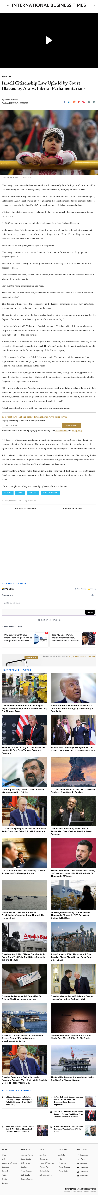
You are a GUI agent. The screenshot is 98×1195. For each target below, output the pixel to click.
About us (43, 1155)
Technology (6, 1171)
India (60, 1159)
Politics (4, 1175)
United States (63, 1171)
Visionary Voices (27, 1155)
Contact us (44, 1159)
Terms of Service (61, 431)
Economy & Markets (9, 1163)
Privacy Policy (77, 431)
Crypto (4, 1179)
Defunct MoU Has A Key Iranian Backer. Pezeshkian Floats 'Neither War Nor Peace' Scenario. (71, 831)
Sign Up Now (31, 657)
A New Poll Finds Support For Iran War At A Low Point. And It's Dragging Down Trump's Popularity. (72, 708)
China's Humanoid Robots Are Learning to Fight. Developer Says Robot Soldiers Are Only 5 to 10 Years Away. (24, 708)
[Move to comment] (93, 102)
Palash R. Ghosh (11, 99)
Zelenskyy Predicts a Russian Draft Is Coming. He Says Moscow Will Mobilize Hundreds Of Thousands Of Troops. (73, 873)
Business (5, 1167)
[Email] (89, 102)
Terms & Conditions (47, 1163)
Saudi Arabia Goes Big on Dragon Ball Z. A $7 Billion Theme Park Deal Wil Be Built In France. (20, 1128)
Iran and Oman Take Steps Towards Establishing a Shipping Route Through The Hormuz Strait (23, 915)
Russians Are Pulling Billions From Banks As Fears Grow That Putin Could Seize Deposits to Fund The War (23, 957)
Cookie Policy (45, 1171)
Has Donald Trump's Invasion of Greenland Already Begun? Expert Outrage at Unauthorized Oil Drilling (23, 1038)
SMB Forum (25, 1163)
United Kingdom (64, 1167)
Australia (61, 1155)
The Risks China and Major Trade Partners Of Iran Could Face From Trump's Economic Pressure (23, 750)
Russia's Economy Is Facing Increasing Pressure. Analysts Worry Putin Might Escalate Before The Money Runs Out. (24, 1080)
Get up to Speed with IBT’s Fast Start (81, 656)
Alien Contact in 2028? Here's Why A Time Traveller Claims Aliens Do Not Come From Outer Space (71, 957)
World (4, 1155)
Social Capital (26, 1159)
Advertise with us (46, 1175)
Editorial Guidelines (72, 508)
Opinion (5, 1183)
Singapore (62, 1163)
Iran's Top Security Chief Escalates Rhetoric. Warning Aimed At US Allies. (68, 1128)
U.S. (3, 1159)
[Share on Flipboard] (79, 102)
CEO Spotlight (26, 1175)
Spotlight (24, 1167)
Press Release (26, 1171)
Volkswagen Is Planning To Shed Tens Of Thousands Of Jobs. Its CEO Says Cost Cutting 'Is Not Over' (70, 915)
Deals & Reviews (27, 1179)
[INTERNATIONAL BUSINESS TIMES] (49, 5)
